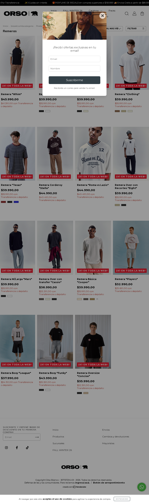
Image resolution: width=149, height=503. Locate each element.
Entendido (122, 499)
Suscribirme (74, 80)
